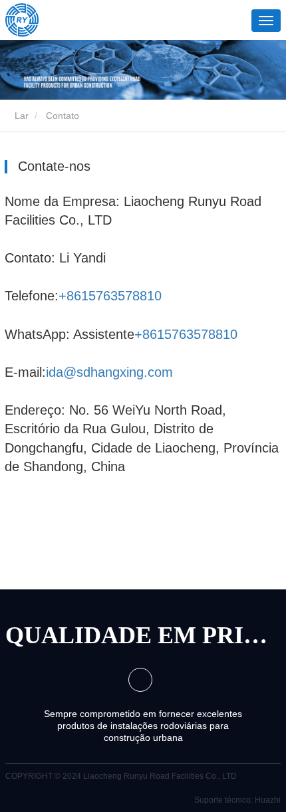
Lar (20, 115)
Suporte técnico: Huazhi (237, 800)
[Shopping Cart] (209, 21)
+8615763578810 (110, 295)
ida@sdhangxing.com (109, 372)
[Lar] (22, 20)
